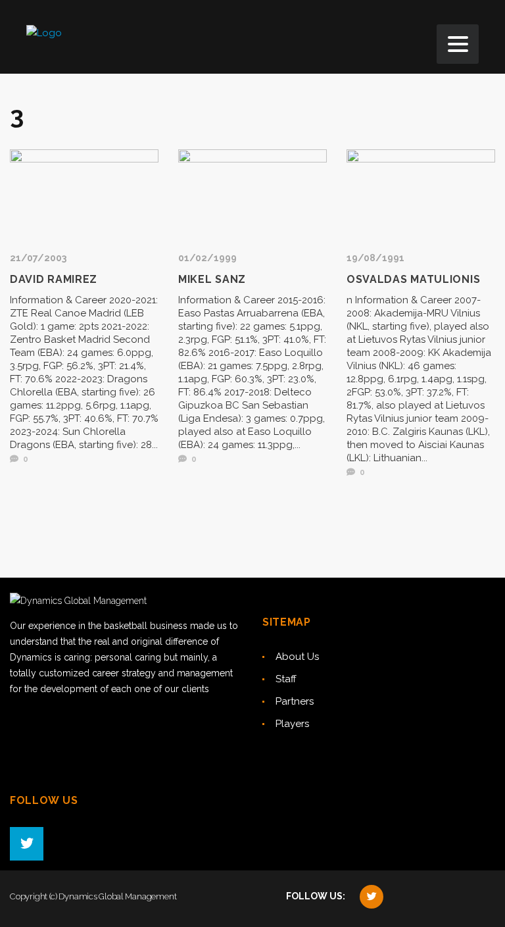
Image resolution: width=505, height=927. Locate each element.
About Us (297, 657)
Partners (295, 701)
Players (292, 724)
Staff (286, 679)
